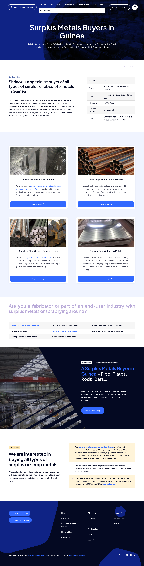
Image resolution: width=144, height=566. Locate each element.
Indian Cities (81, 555)
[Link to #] (135, 7)
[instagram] (123, 555)
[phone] (134, 555)
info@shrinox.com (109, 484)
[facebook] (116, 555)
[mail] (131, 555)
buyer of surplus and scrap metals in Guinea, (96, 447)
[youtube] (127, 555)
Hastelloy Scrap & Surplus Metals (25, 325)
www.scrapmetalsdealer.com (38, 555)
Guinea (107, 80)
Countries (72, 555)
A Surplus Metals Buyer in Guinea (107, 370)
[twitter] (119, 555)
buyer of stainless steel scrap (38, 257)
